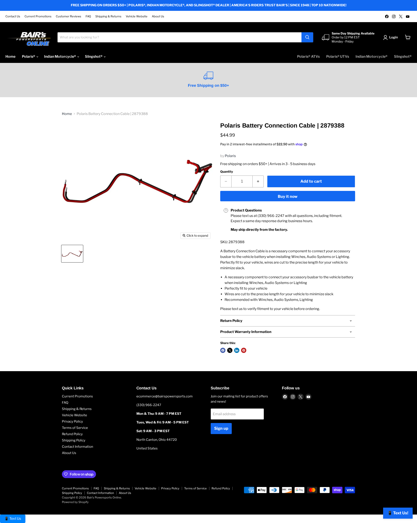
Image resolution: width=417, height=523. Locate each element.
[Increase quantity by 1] (258, 181)
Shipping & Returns (108, 16)
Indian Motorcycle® (60, 56)
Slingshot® (94, 56)
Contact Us (12, 16)
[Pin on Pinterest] (243, 350)
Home (10, 56)
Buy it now (288, 196)
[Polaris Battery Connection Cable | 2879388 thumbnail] (72, 253)
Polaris (230, 156)
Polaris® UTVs (337, 56)
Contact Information (77, 447)
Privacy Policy (72, 421)
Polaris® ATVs (308, 56)
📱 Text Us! (397, 513)
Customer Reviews (68, 16)
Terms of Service (75, 428)
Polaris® (29, 56)
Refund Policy (72, 434)
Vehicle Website (136, 16)
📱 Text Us (12, 518)
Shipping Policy (73, 440)
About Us (158, 16)
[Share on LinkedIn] (236, 350)
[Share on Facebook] (222, 350)
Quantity (226, 171)
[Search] (307, 37)
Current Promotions (38, 16)
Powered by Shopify (75, 502)
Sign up (221, 428)
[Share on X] (229, 350)
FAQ (88, 16)
